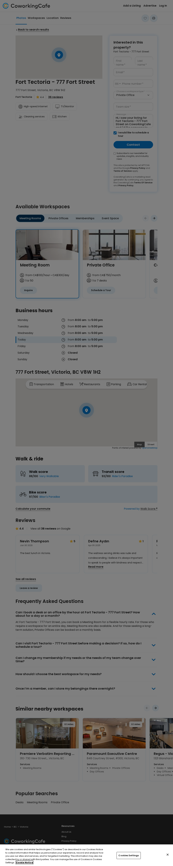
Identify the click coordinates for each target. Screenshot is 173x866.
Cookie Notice (24, 862)
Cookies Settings (128, 855)
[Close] (167, 854)
